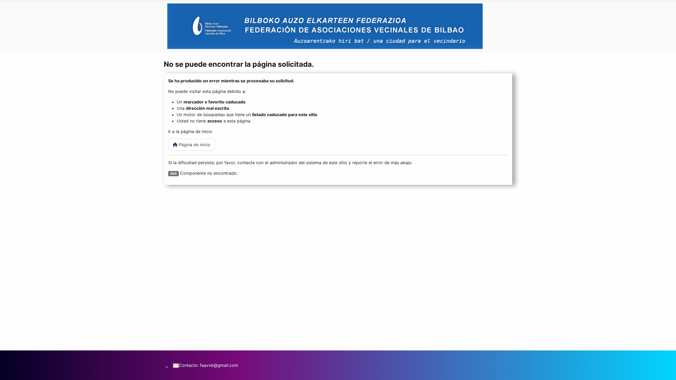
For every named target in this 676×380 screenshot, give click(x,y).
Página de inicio (193, 144)
